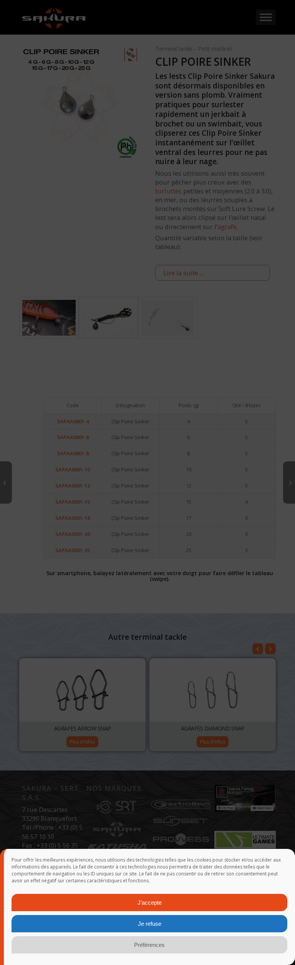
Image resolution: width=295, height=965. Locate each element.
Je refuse (149, 923)
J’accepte (150, 902)
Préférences (149, 945)
